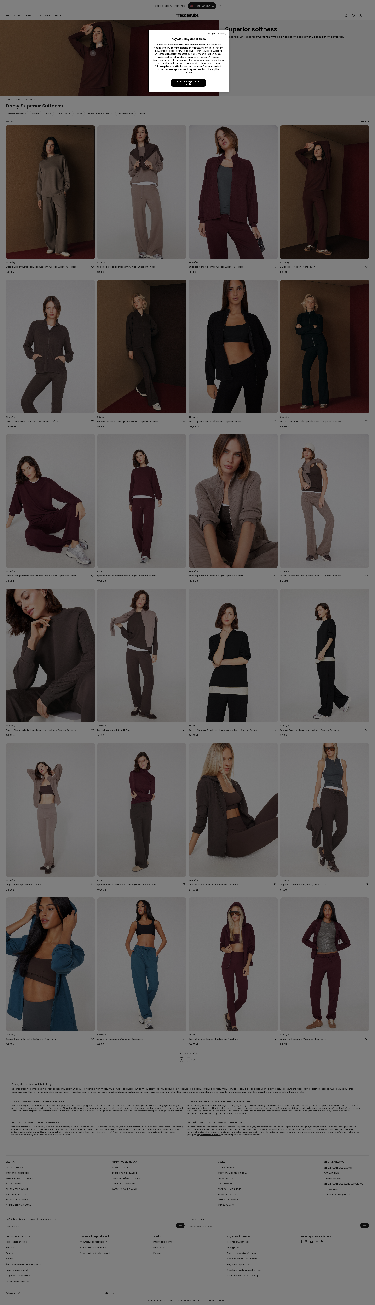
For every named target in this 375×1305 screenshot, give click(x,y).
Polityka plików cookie (167, 66)
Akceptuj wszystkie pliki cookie (188, 83)
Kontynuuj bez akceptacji (215, 33)
